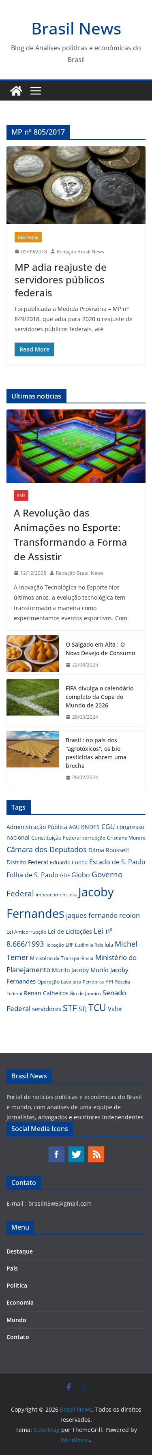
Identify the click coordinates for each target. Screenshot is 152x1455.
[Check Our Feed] (96, 1149)
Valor (115, 1009)
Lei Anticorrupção (26, 932)
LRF (69, 945)
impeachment (51, 894)
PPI (109, 981)
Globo (80, 874)
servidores (46, 1009)
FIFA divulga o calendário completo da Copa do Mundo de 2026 (99, 696)
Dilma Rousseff (108, 850)
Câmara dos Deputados (46, 849)
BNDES (90, 827)
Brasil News (76, 28)
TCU (97, 1007)
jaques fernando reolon (103, 915)
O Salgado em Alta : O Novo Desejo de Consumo (100, 649)
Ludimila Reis (89, 945)
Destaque (28, 237)
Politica (16, 1285)
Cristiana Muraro (126, 838)
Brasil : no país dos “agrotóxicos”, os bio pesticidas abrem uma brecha (96, 752)
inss (73, 894)
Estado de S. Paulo (117, 861)
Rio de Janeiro (85, 993)
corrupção (93, 837)
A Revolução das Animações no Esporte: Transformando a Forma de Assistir (70, 534)
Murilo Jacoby (70, 970)
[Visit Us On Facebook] (56, 1149)
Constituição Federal (56, 837)
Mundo (16, 1320)
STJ (83, 1009)
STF (70, 1008)
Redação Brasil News (80, 251)
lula (109, 944)
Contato (17, 1337)
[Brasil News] (16, 91)
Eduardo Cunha (69, 862)
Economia (20, 1302)
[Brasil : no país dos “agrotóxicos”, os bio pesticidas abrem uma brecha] (32, 759)
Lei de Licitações (70, 931)
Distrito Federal (27, 862)
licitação (54, 945)
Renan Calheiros (46, 993)
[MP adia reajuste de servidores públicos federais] (76, 185)
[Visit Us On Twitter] (76, 1149)
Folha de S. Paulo (32, 874)
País (21, 495)
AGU (74, 827)
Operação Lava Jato (59, 982)
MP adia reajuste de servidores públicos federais (61, 279)
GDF (65, 875)
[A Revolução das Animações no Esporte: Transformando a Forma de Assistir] (76, 445)
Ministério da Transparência (62, 958)
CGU (108, 826)
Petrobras (93, 982)
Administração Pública (36, 827)
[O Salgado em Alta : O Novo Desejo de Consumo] (32, 654)
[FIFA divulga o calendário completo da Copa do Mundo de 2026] (32, 702)
